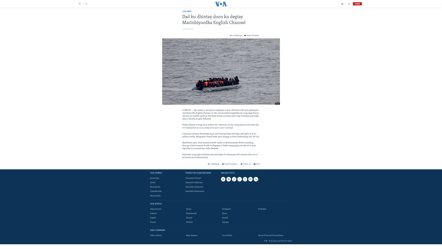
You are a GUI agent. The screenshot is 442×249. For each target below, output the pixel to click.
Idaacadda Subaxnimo (194, 187)
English (153, 218)
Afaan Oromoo (155, 209)
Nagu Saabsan (191, 235)
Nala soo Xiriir (156, 235)
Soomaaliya (154, 178)
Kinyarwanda (191, 213)
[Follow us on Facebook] (223, 179)
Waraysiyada (155, 196)
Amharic (153, 213)
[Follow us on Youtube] (228, 179)
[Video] (342, 4)
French (153, 222)
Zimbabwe (262, 209)
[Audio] (349, 4)
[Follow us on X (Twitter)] (239, 179)
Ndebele (189, 222)
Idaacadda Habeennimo (195, 191)
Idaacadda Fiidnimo (193, 178)
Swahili (225, 218)
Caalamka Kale (156, 191)
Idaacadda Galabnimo (194, 183)
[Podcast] (245, 179)
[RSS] (256, 179)
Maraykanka (155, 187)
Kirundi (189, 218)
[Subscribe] (250, 179)
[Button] (235, 35)
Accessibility (227, 235)
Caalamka (187, 11)
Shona (224, 213)
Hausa (188, 209)
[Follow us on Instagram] (234, 179)
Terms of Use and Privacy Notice (271, 235)
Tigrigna (225, 222)
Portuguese (226, 209)
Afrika (152, 183)
